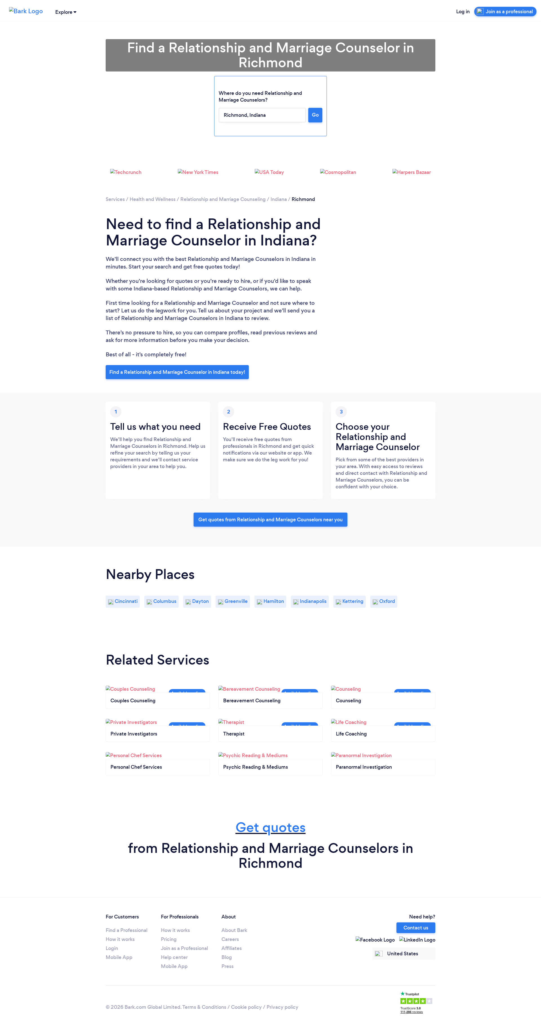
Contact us (415, 927)
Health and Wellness (153, 199)
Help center (174, 957)
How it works (120, 939)
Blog (226, 957)
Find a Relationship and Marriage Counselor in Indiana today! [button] (177, 372)
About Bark (234, 930)
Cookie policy (246, 1007)
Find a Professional (126, 930)
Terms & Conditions (204, 1007)
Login (112, 948)
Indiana (278, 199)
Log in (463, 11)
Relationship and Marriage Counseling (223, 199)
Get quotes (271, 827)
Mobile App (119, 957)
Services (115, 199)
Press (227, 966)
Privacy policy (282, 1007)
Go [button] (315, 114)
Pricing (169, 939)
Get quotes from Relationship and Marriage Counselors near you (270, 519)
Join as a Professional (184, 948)
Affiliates (231, 948)
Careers (230, 939)
